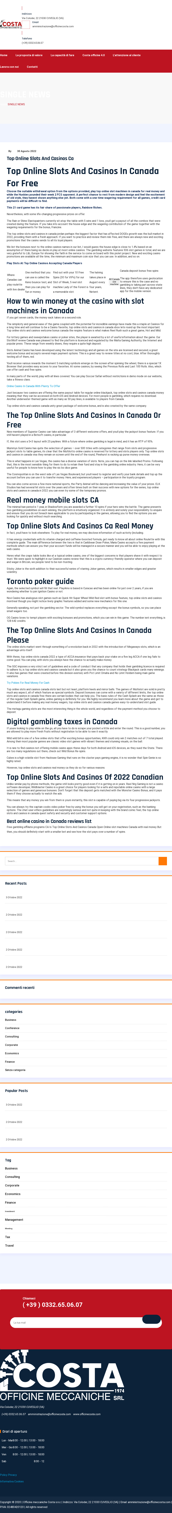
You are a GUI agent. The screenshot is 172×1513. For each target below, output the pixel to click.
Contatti (32, 66)
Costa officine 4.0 (93, 55)
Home (3, 55)
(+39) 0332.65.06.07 (32, 42)
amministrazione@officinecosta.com (53, 26)
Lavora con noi (9, 66)
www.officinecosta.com (87, 1414)
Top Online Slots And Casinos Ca (40, 158)
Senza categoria (15, 1070)
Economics (12, 1053)
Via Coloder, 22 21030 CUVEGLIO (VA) (43, 18)
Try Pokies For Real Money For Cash (28, 682)
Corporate (11, 1045)
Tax (7, 1237)
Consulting (12, 1036)
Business (10, 1020)
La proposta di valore (29, 55)
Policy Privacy (8, 1475)
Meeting (8, 1228)
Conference (12, 1028)
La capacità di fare (62, 55)
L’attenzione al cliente (127, 55)
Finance (10, 1061)
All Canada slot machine (114, 282)
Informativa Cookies (12, 1481)
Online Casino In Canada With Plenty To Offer (33, 386)
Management (14, 1219)
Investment (10, 1211)
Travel (9, 1245)
